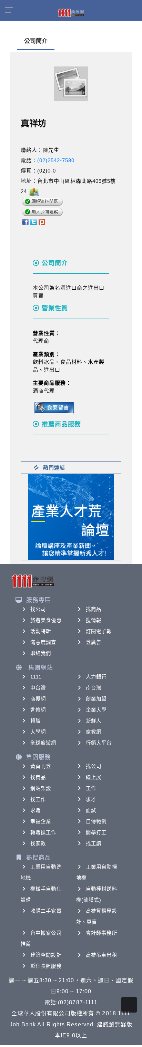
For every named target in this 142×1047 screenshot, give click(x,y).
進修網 (38, 710)
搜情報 (93, 620)
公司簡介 (36, 41)
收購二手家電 (46, 911)
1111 (36, 677)
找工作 (38, 799)
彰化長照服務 (46, 966)
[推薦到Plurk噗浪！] (42, 221)
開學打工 (96, 832)
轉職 (35, 721)
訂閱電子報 (99, 631)
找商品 (93, 609)
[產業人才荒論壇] (71, 516)
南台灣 (93, 688)
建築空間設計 (46, 955)
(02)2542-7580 (55, 160)
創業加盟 (96, 699)
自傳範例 (96, 821)
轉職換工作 (43, 832)
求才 (91, 799)
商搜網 (38, 699)
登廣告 (93, 642)
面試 (91, 810)
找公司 (38, 609)
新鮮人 (93, 721)
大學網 (38, 732)
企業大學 (96, 710)
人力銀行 (96, 677)
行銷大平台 (99, 743)
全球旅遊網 (43, 743)
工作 (91, 788)
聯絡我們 (40, 653)
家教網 (93, 732)
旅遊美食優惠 (46, 620)
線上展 (93, 777)
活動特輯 (40, 631)
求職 (35, 810)
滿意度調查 (43, 642)
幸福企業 (40, 821)
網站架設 (40, 788)
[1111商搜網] (71, 12)
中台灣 (38, 688)
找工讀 (93, 843)
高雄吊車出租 (101, 955)
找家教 (38, 843)
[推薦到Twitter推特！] (33, 221)
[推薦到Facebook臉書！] (25, 221)
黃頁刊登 (40, 766)
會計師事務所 (101, 933)
